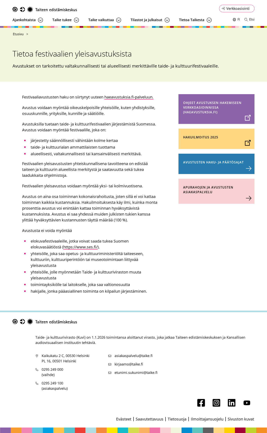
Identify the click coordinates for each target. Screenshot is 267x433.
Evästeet (123, 419)
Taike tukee (62, 19)
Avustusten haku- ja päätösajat (213, 162)
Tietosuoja (177, 419)
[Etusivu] (45, 9)
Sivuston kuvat (241, 419)
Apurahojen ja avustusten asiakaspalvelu (208, 189)
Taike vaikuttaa (101, 19)
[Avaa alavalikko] (40, 20)
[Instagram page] (216, 405)
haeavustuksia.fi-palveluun (128, 97)
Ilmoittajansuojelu (207, 419)
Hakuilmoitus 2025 (200, 137)
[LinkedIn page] (231, 405)
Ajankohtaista (24, 19)
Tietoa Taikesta (191, 19)
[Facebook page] (201, 405)
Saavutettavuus (149, 419)
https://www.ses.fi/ (80, 247)
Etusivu (18, 34)
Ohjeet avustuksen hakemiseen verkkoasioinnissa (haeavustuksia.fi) (212, 107)
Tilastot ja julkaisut (146, 19)
